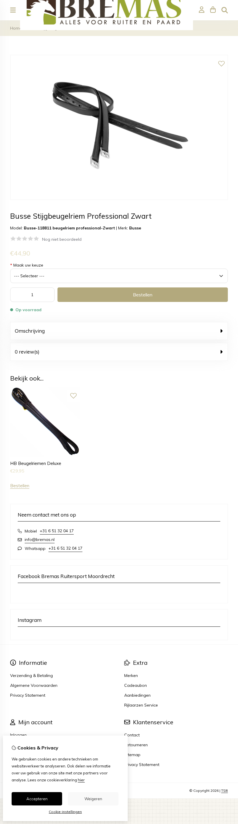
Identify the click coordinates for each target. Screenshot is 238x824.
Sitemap (132, 754)
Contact (132, 735)
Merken (131, 675)
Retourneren (136, 744)
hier (81, 780)
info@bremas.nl (40, 539)
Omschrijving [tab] (30, 331)
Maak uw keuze (26, 265)
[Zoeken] (224, 10)
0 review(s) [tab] (27, 352)
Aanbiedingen (137, 695)
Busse (135, 228)
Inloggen (18, 735)
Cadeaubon (135, 685)
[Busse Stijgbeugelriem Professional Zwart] (119, 198)
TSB (224, 790)
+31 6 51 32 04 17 (57, 530)
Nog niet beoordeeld (62, 239)
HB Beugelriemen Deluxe (35, 463)
